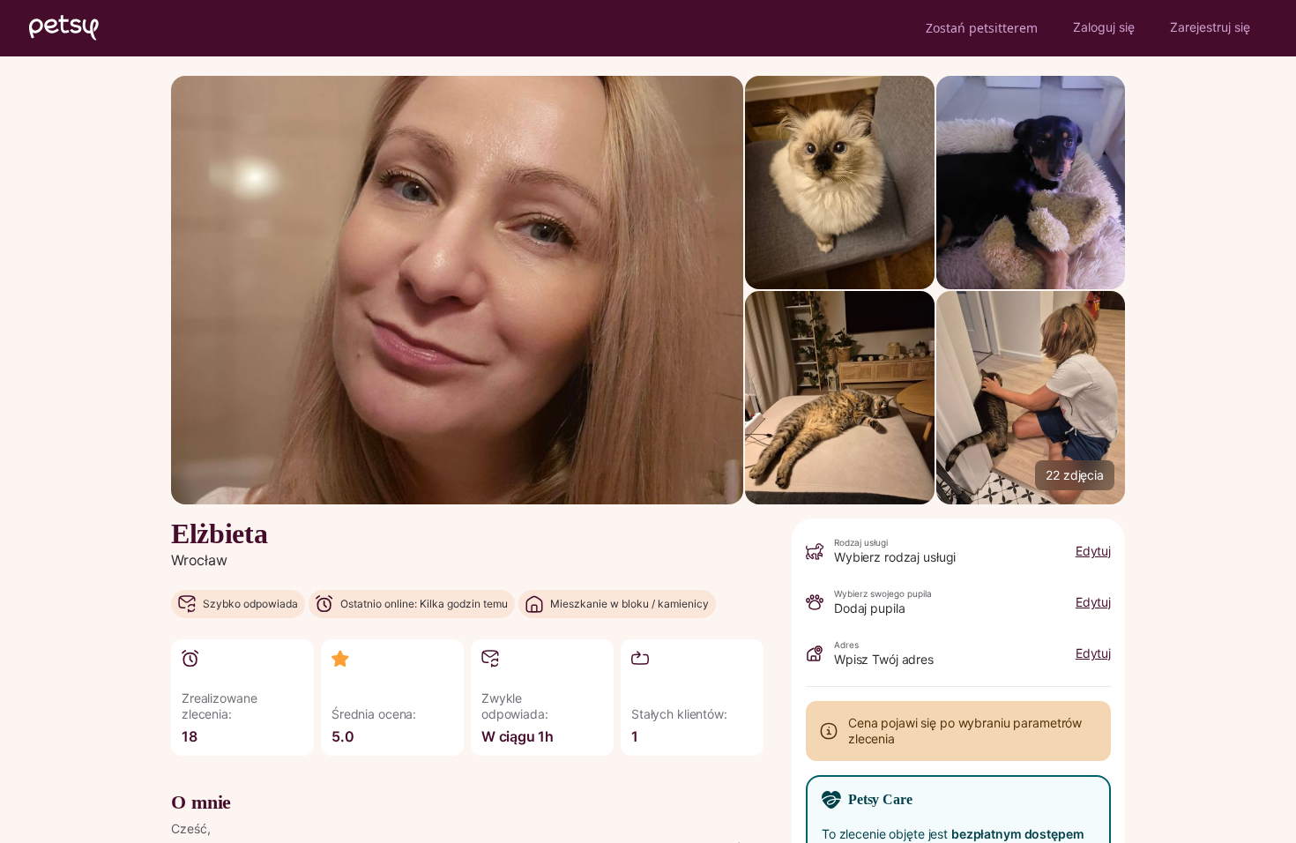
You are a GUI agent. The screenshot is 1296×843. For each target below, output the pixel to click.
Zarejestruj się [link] (1210, 26)
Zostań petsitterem (982, 27)
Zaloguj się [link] (1104, 26)
